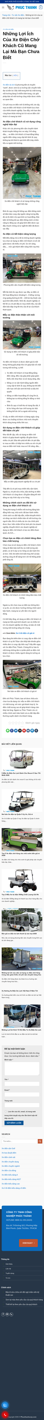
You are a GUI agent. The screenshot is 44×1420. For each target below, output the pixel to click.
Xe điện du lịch (9, 85)
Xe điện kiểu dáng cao (11, 1184)
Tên (6, 1079)
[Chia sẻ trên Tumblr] (36, 731)
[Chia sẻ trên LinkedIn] (32, 731)
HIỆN (15, 75)
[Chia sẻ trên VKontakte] (28, 731)
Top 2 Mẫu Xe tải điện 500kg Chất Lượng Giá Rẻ (20, 894)
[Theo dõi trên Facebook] (3, 1314)
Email (7, 1090)
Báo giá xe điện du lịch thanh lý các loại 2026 (19, 934)
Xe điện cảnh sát (8, 1157)
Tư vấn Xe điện (18, 15)
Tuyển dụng (10, 1273)
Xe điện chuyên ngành (11, 1166)
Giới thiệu (9, 1264)
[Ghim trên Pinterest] (24, 731)
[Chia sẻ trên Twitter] (16, 731)
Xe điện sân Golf (8, 1148)
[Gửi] (40, 1141)
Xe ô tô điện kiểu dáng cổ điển (14, 1188)
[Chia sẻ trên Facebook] (12, 731)
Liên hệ (8, 1269)
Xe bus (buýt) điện (9, 1153)
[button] (3, 7)
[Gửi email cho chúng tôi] (7, 1314)
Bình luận (9, 1060)
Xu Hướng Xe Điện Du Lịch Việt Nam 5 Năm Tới (20, 991)
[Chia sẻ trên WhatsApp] (8, 731)
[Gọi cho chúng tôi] (11, 1314)
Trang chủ (6, 15)
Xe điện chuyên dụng (10, 1162)
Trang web (9, 1101)
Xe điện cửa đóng (9, 1170)
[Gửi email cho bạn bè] (20, 731)
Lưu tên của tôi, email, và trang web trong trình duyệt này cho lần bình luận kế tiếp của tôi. (21, 1115)
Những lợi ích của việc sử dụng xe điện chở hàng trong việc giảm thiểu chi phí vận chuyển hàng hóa (21, 974)
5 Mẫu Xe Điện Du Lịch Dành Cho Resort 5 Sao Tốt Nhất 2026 (21, 774)
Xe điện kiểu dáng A (10, 1175)
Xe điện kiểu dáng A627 (11, 1179)
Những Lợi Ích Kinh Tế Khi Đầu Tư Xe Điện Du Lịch (21, 1030)
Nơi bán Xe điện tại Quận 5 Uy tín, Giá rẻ (17, 814)
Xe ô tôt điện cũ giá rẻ (25, 633)
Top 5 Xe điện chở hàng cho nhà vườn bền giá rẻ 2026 (21, 854)
